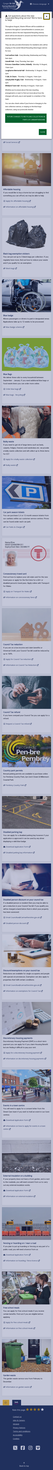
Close (42, 132)
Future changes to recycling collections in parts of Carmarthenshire (26, 118)
